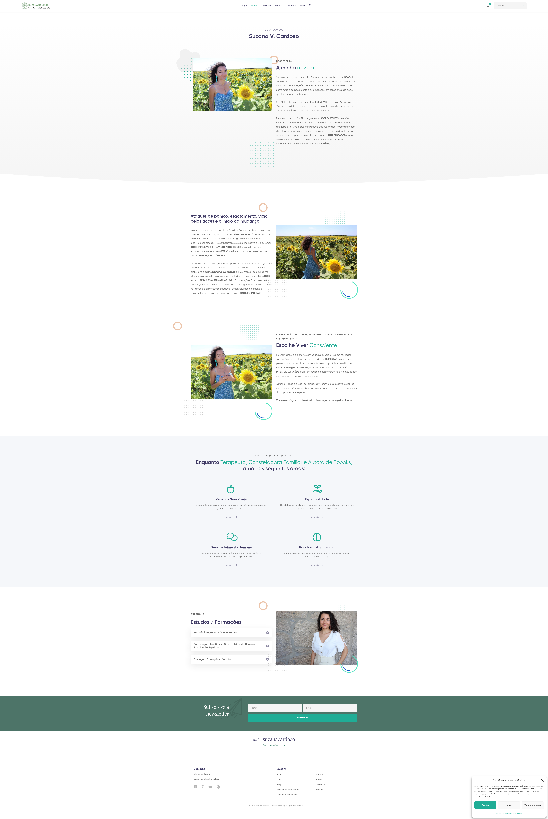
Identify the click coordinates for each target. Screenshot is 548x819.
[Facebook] (195, 786)
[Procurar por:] (510, 6)
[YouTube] (210, 786)
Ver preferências (532, 805)
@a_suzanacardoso (274, 739)
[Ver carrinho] (488, 6)
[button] (542, 780)
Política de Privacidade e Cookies (509, 814)
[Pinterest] (218, 786)
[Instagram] (202, 786)
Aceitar (485, 805)
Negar (509, 805)
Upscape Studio (295, 806)
